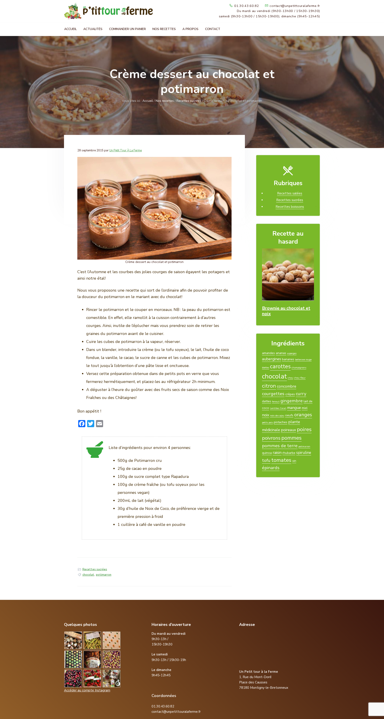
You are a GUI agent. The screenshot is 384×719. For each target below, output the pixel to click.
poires (304, 429)
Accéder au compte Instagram (87, 690)
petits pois (267, 422)
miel (305, 408)
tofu (266, 460)
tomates (281, 460)
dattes (266, 401)
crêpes (290, 394)
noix (265, 415)
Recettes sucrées (94, 569)
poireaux (288, 430)
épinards (271, 468)
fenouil (276, 401)
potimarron (103, 575)
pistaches (280, 422)
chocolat (88, 575)
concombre (286, 386)
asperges (291, 353)
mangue (294, 407)
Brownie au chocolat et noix (286, 311)
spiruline (303, 452)
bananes (288, 359)
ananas (281, 353)
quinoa (267, 453)
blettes (265, 367)
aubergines (271, 359)
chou (290, 377)
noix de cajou (277, 415)
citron (269, 385)
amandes (268, 353)
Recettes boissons (290, 206)
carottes (280, 366)
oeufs (289, 415)
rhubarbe (288, 453)
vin (294, 461)
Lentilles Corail (278, 408)
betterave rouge (303, 359)
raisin (277, 452)
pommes (291, 437)
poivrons (271, 438)
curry (301, 394)
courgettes (273, 394)
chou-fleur (300, 377)
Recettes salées (289, 193)
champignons (299, 367)
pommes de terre (280, 446)
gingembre (291, 401)
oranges (303, 414)
